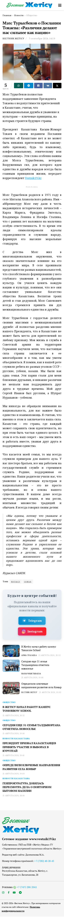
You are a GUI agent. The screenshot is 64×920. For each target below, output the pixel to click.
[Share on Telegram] (28, 85)
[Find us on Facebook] (8, 892)
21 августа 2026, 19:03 (50, 692)
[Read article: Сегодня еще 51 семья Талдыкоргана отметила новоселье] (11, 666)
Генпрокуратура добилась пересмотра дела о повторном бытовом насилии (27, 787)
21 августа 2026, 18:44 (14, 795)
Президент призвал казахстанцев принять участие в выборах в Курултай (29, 747)
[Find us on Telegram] (20, 892)
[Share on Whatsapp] (18, 85)
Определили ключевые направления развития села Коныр (41, 685)
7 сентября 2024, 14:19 (42, 38)
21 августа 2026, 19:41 (14, 755)
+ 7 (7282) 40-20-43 (44, 861)
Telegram (35, 621)
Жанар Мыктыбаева (31, 673)
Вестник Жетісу (13, 38)
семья (27, 581)
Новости (19, 15)
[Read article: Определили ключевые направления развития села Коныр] (11, 688)
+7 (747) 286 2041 (27, 887)
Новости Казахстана (16, 738)
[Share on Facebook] (38, 85)
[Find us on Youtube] (14, 892)
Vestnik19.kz (33, 178)
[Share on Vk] (48, 85)
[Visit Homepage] (29, 5)
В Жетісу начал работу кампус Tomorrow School (38, 648)
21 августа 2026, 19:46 (32, 677)
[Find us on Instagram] (3, 892)
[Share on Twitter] (57, 85)
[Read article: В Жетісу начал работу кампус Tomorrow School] (11, 651)
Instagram (34, 631)
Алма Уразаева (29, 655)
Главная (7, 15)
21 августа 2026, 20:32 (49, 655)
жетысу (15, 581)
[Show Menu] (59, 5)
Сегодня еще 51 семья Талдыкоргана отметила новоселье (35, 665)
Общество (31, 15)
